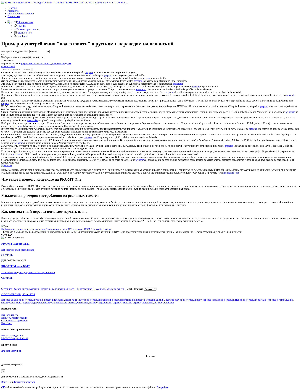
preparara (19, 143)
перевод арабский (175, 299)
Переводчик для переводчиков (17, 249)
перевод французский (77, 299)
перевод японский (164, 302)
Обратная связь (25, 22)
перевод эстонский (143, 302)
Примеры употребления (14, 317)
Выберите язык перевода (14, 57)
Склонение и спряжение (14, 320)
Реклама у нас (24, 32)
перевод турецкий (32, 302)
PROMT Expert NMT (15, 243)
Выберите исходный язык (15, 51)
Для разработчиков (11, 350)
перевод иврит (193, 299)
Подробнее (162, 387)
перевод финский (122, 302)
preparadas (32, 120)
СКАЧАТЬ (7, 255)
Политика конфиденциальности (58, 289)
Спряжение (21, 13)
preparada (290, 95)
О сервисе (6, 289)
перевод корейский (256, 299)
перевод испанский (100, 299)
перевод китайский (234, 299)
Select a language (134, 289)
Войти (4, 382)
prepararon (178, 83)
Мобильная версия (114, 289)
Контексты (13, 10)
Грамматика (14, 16)
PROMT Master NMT (15, 266)
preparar (89, 72)
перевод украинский (100, 302)
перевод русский (34, 299)
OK (3, 387)
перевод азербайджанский (150, 299)
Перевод (12, 8)
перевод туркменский (55, 302)
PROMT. (94, 2)
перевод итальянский (123, 299)
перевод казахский (213, 299)
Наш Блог (22, 36)
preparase (290, 112)
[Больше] (6, 165)
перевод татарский (11, 302)
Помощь (21, 25)
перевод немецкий (54, 299)
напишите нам (231, 172)
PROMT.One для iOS (12, 335)
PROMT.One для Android (14, 338)
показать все (8, 66)
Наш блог (6, 323)
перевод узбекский (78, 302)
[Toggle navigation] (127, 3)
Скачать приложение (28, 29)
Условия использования (26, 289)
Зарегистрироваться (24, 382)
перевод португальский (280, 299)
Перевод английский (12, 299)
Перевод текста (9, 315)
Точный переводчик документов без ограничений (28, 272)
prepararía (139, 81)
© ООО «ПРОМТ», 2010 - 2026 (18, 294)
